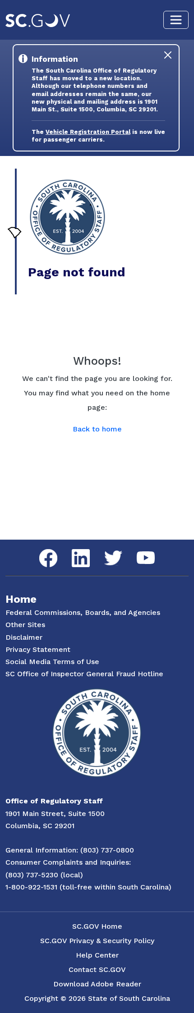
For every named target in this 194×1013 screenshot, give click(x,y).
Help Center (97, 955)
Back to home (97, 429)
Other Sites (25, 624)
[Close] (167, 55)
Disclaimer (23, 637)
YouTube (138, 551)
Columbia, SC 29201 (39, 825)
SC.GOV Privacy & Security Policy (97, 940)
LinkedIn (73, 549)
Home (21, 599)
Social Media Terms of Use (52, 661)
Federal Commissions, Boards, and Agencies (82, 612)
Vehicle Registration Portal (88, 131)
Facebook (41, 549)
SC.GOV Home (97, 926)
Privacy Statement (37, 649)
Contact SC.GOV (97, 969)
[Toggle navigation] (176, 20)
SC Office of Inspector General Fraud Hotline (84, 673)
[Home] (67, 217)
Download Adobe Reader (97, 984)
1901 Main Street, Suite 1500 (55, 813)
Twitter (105, 550)
